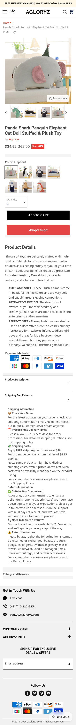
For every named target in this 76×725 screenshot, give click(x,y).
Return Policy (22, 561)
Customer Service (33, 426)
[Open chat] (12, 11)
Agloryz (14, 139)
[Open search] (64, 11)
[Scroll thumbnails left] (7, 112)
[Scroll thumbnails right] (68, 112)
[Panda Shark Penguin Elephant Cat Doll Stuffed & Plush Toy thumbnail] (17, 112)
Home (7, 23)
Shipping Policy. (23, 483)
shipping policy (23, 442)
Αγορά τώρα (38, 230)
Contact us (64, 524)
